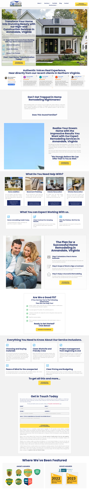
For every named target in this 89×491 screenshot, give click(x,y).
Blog (60, 3)
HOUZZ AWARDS (65, 466)
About (39, 3)
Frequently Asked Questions (53, 403)
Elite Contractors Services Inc (11, 78)
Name (21, 406)
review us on (10, 84)
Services (46, 3)
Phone (22, 411)
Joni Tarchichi (55, 76)
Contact (66, 3)
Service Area (52, 5)
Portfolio (54, 3)
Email (46, 406)
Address (47, 411)
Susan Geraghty (40, 76)
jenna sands (71, 76)
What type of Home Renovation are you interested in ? (35, 416)
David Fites (23, 76)
